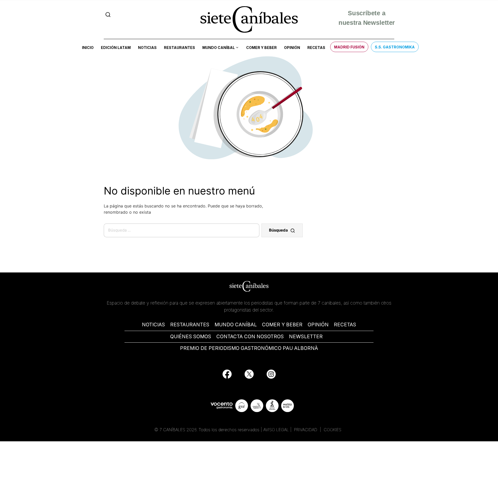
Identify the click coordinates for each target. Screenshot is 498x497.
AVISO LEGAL (276, 429)
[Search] (108, 15)
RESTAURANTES (189, 325)
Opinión (292, 47)
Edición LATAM (116, 47)
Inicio (88, 47)
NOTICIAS (153, 325)
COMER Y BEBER (282, 325)
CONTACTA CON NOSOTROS (250, 337)
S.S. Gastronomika (395, 47)
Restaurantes (179, 47)
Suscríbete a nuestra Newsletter (366, 19)
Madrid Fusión (349, 47)
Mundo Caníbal (218, 47)
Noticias (147, 47)
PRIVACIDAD (306, 429)
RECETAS (345, 325)
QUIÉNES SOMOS (190, 337)
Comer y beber (261, 47)
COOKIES (332, 429)
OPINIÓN (318, 325)
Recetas (316, 47)
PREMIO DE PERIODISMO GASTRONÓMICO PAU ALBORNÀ (249, 348)
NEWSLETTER (306, 337)
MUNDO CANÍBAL (236, 325)
